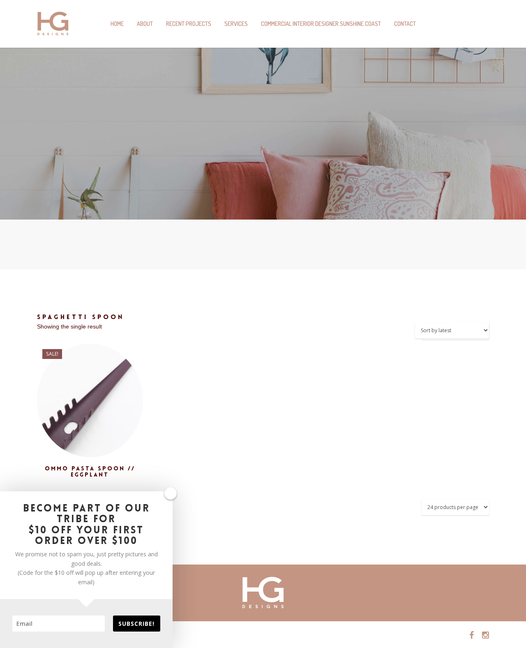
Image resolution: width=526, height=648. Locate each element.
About (145, 23)
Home (117, 23)
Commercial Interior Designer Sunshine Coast (321, 23)
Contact (405, 23)
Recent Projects (188, 23)
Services (236, 23)
